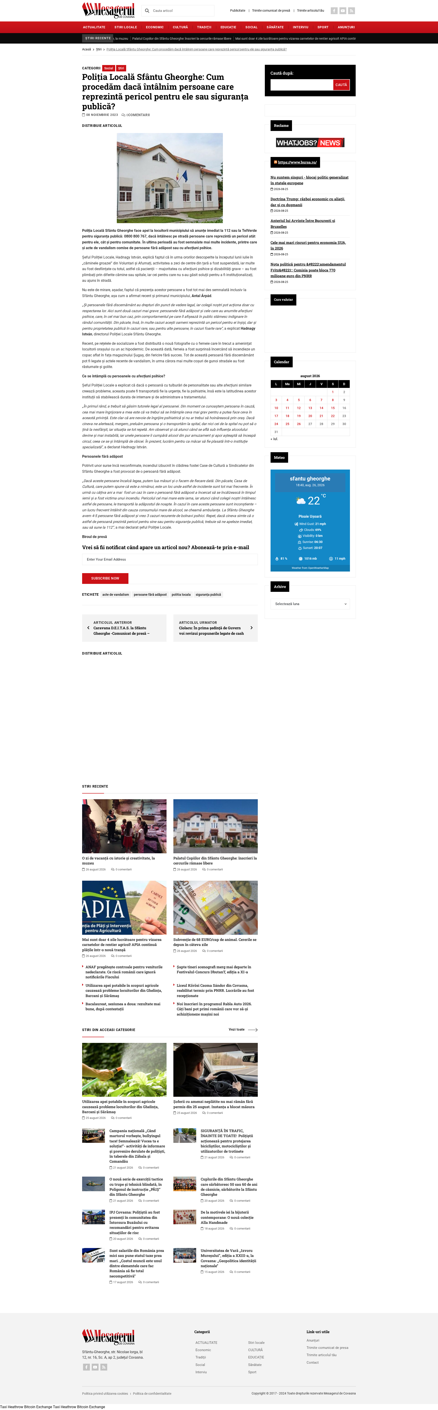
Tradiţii (204, 27)
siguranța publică (208, 594)
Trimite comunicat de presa (327, 1348)
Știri (99, 49)
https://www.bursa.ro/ (297, 162)
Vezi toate (237, 1029)
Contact (313, 1362)
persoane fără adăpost (150, 594)
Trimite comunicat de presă (271, 10)
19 (299, 416)
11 (287, 408)
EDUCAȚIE (229, 27)
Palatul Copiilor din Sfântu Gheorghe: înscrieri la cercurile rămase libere (153, 38)
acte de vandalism (115, 594)
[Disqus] (170, 718)
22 (333, 416)
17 (276, 416)
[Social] (334, 10)
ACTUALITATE (94, 27)
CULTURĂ (180, 27)
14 (321, 408)
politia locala (181, 594)
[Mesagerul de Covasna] (108, 10)
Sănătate (275, 27)
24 (276, 424)
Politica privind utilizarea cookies (105, 1393)
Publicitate (237, 10)
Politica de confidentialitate (152, 1393)
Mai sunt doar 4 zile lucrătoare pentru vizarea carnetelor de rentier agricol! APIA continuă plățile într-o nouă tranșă (287, 38)
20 (310, 416)
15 (333, 408)
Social (251, 27)
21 (321, 416)
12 (299, 408)
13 (310, 408)
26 (299, 424)
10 (276, 408)
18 (287, 416)
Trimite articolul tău (310, 10)
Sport (323, 27)
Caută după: (282, 73)
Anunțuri (346, 27)
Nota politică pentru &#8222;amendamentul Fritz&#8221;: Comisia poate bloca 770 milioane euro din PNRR (308, 270)
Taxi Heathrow (11, 1407)
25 (287, 424)
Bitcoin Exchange (38, 1407)
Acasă (86, 49)
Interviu (300, 27)
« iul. (274, 439)
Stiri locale (126, 27)
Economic (155, 27)
